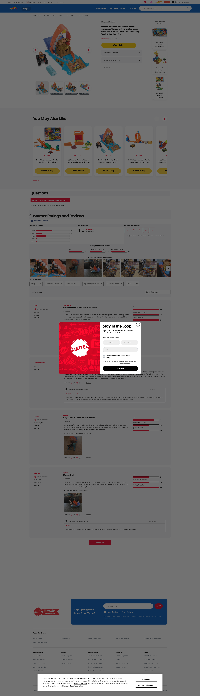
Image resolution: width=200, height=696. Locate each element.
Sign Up (120, 368)
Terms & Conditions (80, 683)
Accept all (146, 679)
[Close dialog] (138, 324)
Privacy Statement (117, 681)
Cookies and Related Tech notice (70, 686)
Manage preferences (146, 685)
